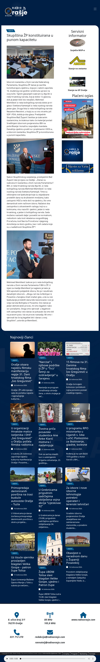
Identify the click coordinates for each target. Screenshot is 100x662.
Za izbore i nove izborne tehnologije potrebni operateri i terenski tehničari (77, 496)
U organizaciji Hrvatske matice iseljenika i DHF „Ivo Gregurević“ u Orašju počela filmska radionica (22, 436)
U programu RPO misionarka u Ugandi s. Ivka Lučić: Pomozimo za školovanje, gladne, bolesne (77, 436)
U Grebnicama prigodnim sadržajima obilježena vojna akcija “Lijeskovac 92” (50, 498)
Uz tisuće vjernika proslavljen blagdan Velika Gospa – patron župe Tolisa (22, 563)
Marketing (83, 654)
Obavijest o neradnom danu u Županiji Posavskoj (76, 558)
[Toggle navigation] (95, 9)
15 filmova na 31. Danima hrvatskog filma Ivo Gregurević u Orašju (77, 368)
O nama (66, 654)
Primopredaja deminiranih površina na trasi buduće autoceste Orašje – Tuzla (22, 496)
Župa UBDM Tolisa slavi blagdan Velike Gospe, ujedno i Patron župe (49, 578)
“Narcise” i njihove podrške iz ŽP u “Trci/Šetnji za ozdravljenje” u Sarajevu (49, 370)
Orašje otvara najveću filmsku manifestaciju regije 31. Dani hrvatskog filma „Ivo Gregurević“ (21, 373)
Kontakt (92, 654)
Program (74, 654)
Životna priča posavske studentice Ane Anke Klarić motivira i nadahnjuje (48, 437)
